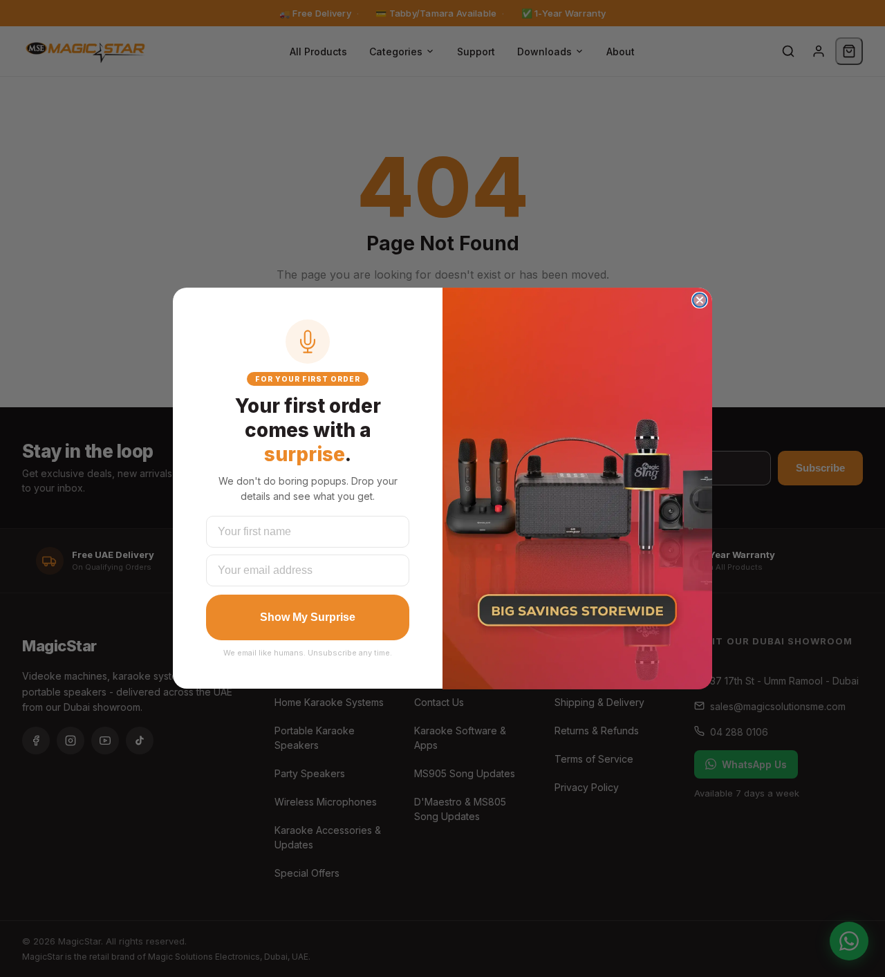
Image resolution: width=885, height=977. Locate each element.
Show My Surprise (307, 617)
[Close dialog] (700, 300)
